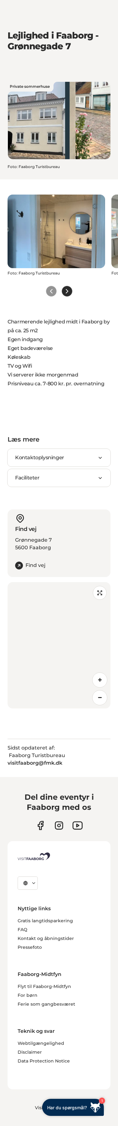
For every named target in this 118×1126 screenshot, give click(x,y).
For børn (27, 995)
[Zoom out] (99, 697)
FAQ (22, 929)
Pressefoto (30, 947)
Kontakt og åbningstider (46, 938)
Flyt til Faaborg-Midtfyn (44, 986)
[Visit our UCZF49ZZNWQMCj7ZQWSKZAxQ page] (77, 825)
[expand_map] (100, 593)
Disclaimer (30, 1052)
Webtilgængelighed (41, 1043)
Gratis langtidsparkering (45, 921)
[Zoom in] (99, 680)
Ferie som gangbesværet (46, 1004)
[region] (59, 645)
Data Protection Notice (44, 1061)
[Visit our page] (40, 825)
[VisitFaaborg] (34, 856)
